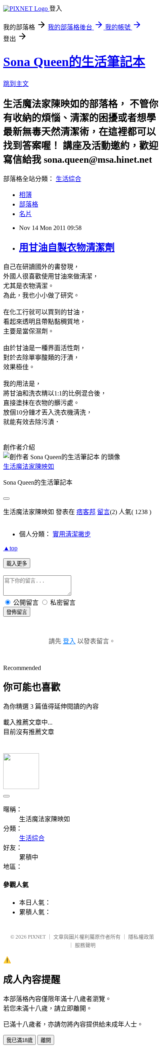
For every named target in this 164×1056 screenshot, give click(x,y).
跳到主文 (16, 83)
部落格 (28, 204)
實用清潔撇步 (72, 534)
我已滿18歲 (19, 1040)
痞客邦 (86, 512)
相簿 (25, 194)
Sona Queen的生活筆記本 (74, 62)
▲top (10, 548)
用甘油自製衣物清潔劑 (67, 247)
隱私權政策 (141, 937)
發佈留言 (16, 612)
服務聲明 (85, 945)
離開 (46, 1040)
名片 (25, 213)
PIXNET (37, 937)
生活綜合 (68, 178)
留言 (103, 512)
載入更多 (16, 564)
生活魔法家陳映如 (28, 466)
